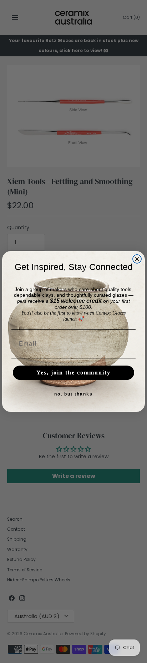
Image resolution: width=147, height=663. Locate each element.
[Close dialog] (137, 259)
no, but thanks (73, 394)
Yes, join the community (73, 372)
